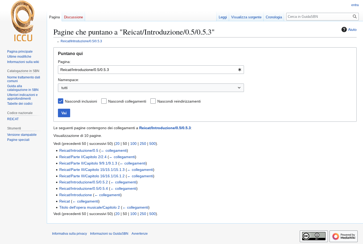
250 (143, 143)
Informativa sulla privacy (69, 233)
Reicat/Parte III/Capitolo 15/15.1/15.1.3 (92, 169)
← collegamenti (114, 150)
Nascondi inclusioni (81, 101)
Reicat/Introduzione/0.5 (78, 150)
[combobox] (151, 69)
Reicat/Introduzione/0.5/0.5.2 (83, 182)
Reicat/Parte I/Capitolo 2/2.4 (83, 157)
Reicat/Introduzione (75, 195)
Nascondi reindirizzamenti (179, 101)
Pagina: (64, 62)
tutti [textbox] (64, 88)
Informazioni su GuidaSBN (109, 233)
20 (117, 143)
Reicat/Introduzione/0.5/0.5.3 (81, 41)
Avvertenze (140, 233)
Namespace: (68, 80)
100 (133, 143)
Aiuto (352, 29)
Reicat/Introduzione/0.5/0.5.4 (83, 188)
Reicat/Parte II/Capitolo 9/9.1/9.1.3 (88, 163)
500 (152, 143)
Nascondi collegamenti (127, 101)
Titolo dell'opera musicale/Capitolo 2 (89, 207)
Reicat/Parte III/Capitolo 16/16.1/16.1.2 (92, 176)
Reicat (64, 201)
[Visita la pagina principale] (23, 21)
